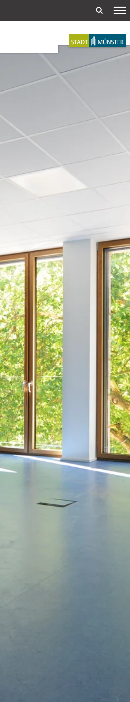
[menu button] (120, 10)
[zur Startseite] (97, 40)
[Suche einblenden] (99, 10)
